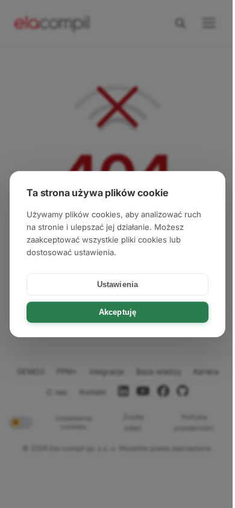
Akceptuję (117, 312)
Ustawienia (117, 284)
